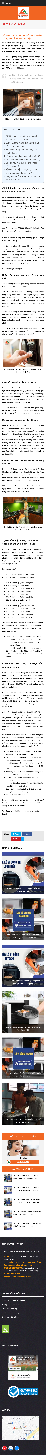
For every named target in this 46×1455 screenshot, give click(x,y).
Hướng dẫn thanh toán (10, 1305)
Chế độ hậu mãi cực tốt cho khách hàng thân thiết (21, 164)
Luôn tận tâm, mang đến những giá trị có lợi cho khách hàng (23, 144)
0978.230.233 (23, 1162)
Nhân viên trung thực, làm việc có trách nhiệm (21, 151)
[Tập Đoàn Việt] (23, 13)
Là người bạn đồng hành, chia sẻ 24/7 (23, 156)
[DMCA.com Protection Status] (5, 1332)
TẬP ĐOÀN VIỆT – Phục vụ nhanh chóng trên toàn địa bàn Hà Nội (21, 171)
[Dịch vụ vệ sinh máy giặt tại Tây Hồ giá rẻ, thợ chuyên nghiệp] (8, 1226)
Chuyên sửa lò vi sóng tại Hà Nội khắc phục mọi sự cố (23, 178)
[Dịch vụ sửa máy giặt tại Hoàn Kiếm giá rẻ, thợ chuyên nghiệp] (8, 1214)
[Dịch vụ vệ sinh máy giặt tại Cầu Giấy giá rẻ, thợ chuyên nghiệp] (8, 1178)
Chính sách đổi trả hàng (11, 1317)
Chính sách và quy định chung (13, 1300)
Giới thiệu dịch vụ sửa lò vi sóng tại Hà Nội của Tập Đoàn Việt (22, 138)
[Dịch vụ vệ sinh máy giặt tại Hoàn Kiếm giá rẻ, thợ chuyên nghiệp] (8, 1190)
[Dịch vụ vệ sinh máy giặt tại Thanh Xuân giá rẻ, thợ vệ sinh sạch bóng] (8, 1202)
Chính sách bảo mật (9, 1309)
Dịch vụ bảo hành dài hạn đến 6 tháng (23, 159)
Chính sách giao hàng (10, 1313)
